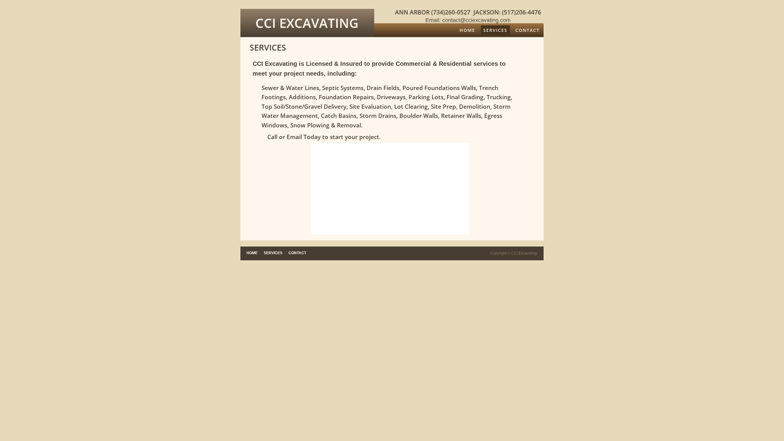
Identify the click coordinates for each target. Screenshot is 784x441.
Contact (527, 30)
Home (467, 30)
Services (495, 30)
